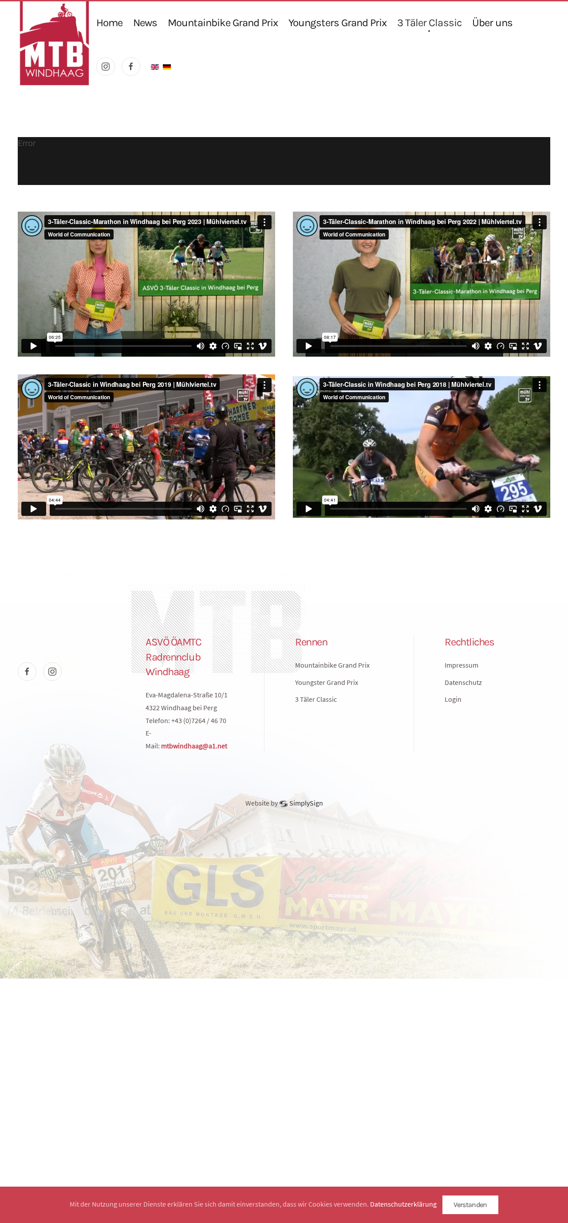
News (145, 22)
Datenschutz (463, 682)
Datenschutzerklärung (403, 1203)
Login (453, 699)
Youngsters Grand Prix (337, 22)
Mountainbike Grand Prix (223, 22)
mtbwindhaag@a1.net (194, 745)
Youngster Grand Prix (326, 682)
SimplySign (305, 802)
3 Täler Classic (429, 22)
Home (109, 22)
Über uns (492, 22)
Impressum (461, 665)
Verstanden (470, 1204)
